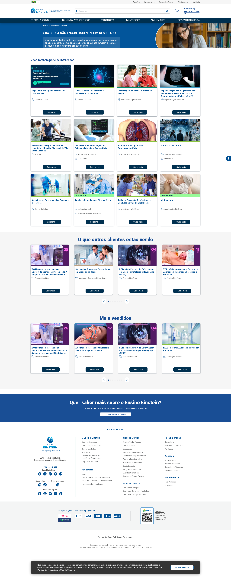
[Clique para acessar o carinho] (177, 11)
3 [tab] (112, 301)
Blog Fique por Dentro (91, 462)
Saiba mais (51, 112)
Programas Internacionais (92, 484)
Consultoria (169, 442)
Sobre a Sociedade (89, 442)
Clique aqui (159, 512)
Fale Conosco (183, 2)
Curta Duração (129, 466)
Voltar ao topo (116, 429)
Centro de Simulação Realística (136, 491)
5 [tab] (117, 301)
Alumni (84, 474)
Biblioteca (86, 452)
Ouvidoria (196, 2)
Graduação (127, 449)
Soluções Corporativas (174, 446)
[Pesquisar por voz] (76, 11)
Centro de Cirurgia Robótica (134, 494)
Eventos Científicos (131, 473)
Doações (136, 2)
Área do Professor (166, 2)
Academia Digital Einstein (133, 476)
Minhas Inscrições (172, 471)
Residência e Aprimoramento (135, 456)
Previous (104, 301)
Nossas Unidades (89, 449)
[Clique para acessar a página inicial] (50, 14)
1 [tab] (108, 301)
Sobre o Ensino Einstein (91, 446)
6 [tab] (119, 301)
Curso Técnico (129, 446)
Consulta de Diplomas (174, 467)
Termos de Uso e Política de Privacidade (115, 537)
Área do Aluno (149, 2)
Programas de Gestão (132, 469)
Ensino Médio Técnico (132, 442)
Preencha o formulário (116, 414)
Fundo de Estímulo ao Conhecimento (97, 481)
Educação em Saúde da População (96, 477)
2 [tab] (110, 301)
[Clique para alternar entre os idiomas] (35, 2)
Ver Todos (169, 449)
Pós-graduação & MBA (132, 459)
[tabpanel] (50, 270)
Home (45, 26)
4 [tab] (115, 301)
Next (127, 301)
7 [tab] (121, 301)
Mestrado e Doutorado (132, 463)
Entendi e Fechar (182, 567)
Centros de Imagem (131, 488)
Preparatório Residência (133, 452)
